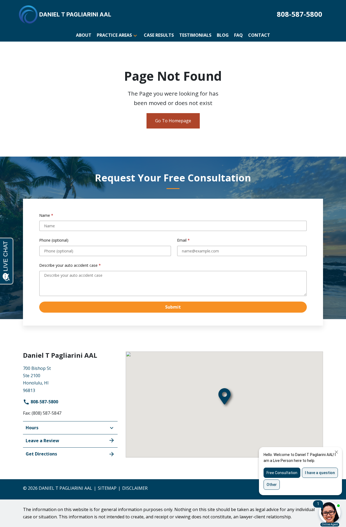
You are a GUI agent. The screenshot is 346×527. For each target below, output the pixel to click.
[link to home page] (65, 14)
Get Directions (41, 454)
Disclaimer (135, 488)
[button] (135, 35)
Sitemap (107, 488)
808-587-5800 (43, 402)
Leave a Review (42, 441)
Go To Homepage (173, 121)
